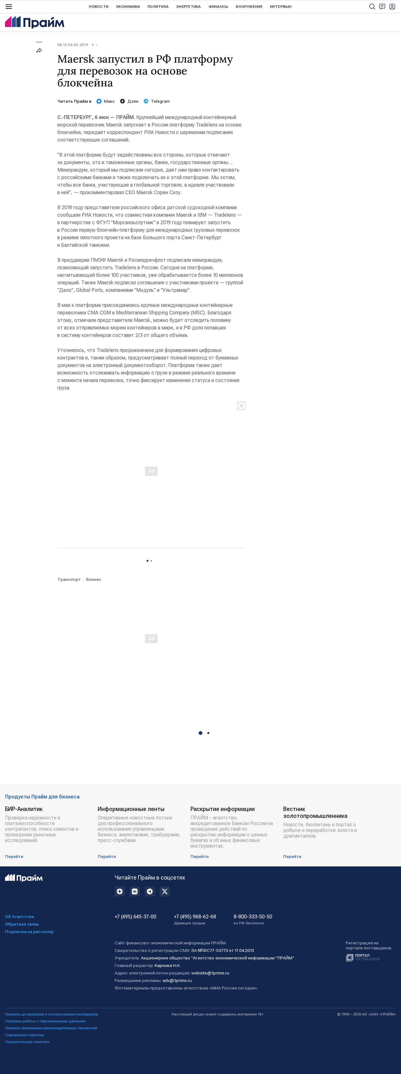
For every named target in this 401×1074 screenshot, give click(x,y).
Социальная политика (24, 1035)
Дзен (133, 101)
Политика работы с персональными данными (45, 1021)
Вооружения (249, 6)
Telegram (160, 101)
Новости (98, 6)
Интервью (281, 6)
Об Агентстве (19, 916)
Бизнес (93, 579)
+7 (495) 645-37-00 (135, 917)
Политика (158, 6)
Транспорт (69, 579)
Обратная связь (22, 924)
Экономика (128, 6)
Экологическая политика (27, 1042)
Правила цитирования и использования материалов (51, 1014)
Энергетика (188, 6)
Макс (109, 101)
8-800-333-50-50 (253, 919)
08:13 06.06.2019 (72, 45)
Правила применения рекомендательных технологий (51, 1028)
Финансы (219, 6)
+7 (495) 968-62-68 (195, 919)
